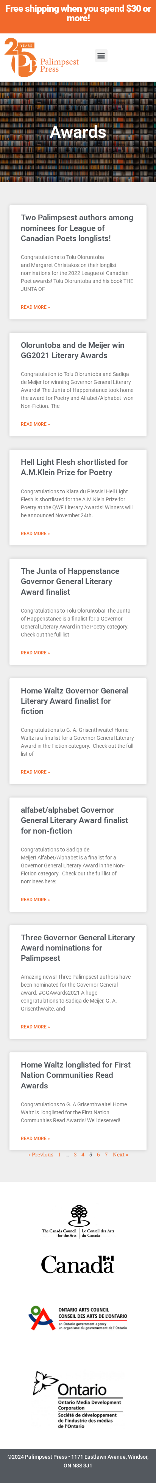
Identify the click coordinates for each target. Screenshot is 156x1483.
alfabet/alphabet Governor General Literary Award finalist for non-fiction (74, 820)
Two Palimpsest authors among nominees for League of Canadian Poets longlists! (77, 228)
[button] (101, 55)
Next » (120, 1154)
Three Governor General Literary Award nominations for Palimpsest (78, 948)
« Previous (40, 1154)
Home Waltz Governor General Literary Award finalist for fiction (74, 701)
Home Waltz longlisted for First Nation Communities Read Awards (76, 1075)
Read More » (35, 307)
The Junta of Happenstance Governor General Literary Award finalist (70, 582)
